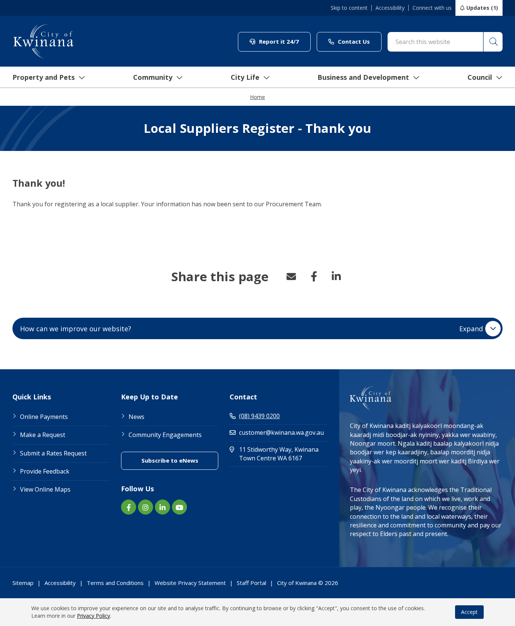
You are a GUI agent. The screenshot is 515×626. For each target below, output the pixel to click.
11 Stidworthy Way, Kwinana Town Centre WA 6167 (283, 453)
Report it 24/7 (284, 41)
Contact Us (359, 41)
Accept (469, 611)
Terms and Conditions (115, 582)
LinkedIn (336, 276)
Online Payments (44, 417)
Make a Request (42, 435)
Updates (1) (482, 7)
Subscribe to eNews (179, 460)
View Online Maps (45, 489)
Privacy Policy (93, 615)
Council (479, 77)
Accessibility (390, 8)
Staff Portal (251, 582)
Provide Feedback (44, 471)
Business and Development (363, 77)
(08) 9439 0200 (259, 416)
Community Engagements (165, 435)
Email (291, 276)
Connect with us (432, 8)
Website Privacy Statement (190, 582)
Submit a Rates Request (53, 453)
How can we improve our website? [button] (251, 328)
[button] (493, 42)
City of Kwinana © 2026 (307, 582)
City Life (245, 77)
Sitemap (23, 582)
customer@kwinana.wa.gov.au (281, 432)
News (136, 417)
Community (152, 77)
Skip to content (349, 8)
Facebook (313, 276)
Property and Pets (43, 77)
